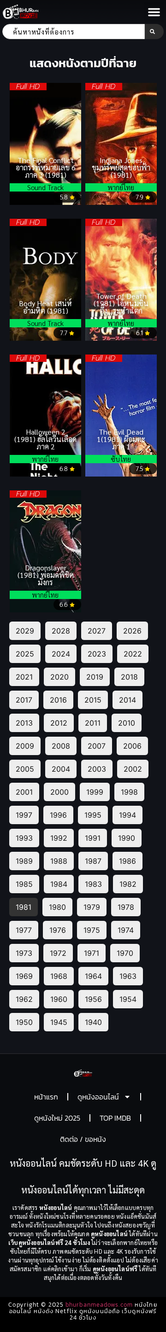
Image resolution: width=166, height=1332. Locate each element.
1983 (93, 884)
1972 (58, 953)
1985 (24, 884)
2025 (25, 653)
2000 (59, 792)
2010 (126, 722)
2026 (132, 630)
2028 (61, 630)
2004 (61, 769)
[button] (154, 12)
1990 (126, 838)
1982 (127, 884)
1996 (58, 815)
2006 (132, 745)
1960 (58, 999)
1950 (24, 1022)
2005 (25, 769)
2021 (24, 676)
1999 (94, 792)
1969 (24, 976)
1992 (58, 838)
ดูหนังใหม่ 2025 (57, 1117)
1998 (129, 792)
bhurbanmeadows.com (99, 1304)
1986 (127, 861)
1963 (127, 976)
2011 (93, 722)
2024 (61, 653)
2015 (92, 699)
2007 (97, 745)
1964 (93, 976)
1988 (58, 861)
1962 (24, 999)
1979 (91, 907)
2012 (58, 722)
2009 (25, 745)
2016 (58, 699)
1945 (58, 1022)
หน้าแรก (46, 1096)
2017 (24, 699)
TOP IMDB (115, 1117)
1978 (126, 907)
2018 (129, 676)
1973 (24, 953)
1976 (57, 930)
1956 (93, 999)
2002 (133, 769)
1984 (58, 884)
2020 (59, 676)
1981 (23, 907)
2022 (133, 653)
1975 (91, 930)
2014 (127, 699)
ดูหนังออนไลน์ (98, 1096)
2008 (61, 745)
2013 (24, 722)
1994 (127, 815)
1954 (127, 999)
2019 (94, 676)
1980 (57, 907)
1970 (125, 953)
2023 (97, 653)
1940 (93, 1022)
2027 (97, 630)
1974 (126, 930)
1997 (24, 815)
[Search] (154, 31)
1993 (24, 838)
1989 (24, 861)
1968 (58, 976)
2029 (25, 630)
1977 (24, 930)
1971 (91, 953)
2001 (24, 792)
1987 (93, 861)
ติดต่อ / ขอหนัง (83, 1139)
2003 (97, 769)
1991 (93, 838)
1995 (92, 815)
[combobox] (73, 31)
